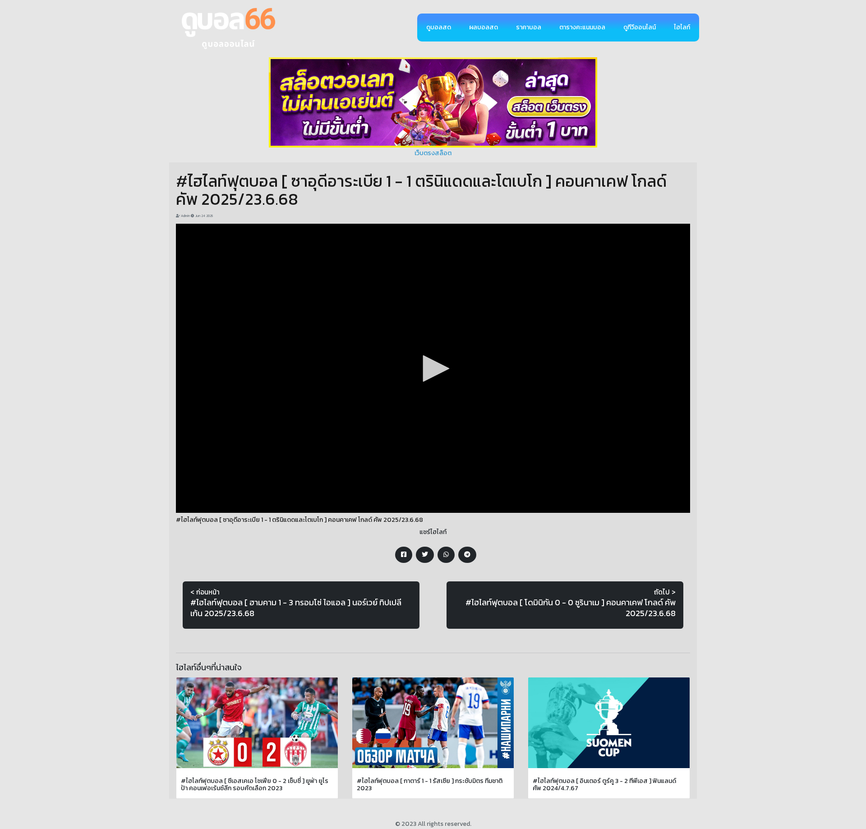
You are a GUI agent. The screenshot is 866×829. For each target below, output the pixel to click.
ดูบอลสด (438, 27)
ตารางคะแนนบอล (582, 27)
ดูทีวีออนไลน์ (639, 27)
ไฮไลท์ (682, 27)
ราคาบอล (528, 27)
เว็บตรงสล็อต (433, 153)
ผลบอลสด (483, 27)
